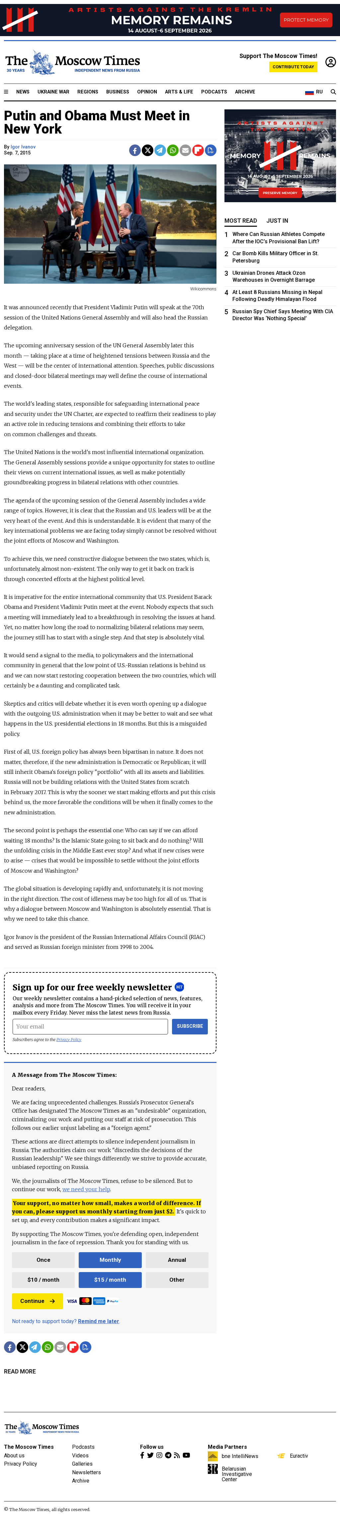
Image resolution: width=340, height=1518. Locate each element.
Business (117, 92)
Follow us (152, 1447)
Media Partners (227, 1447)
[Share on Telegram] (160, 150)
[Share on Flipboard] (198, 150)
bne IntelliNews (240, 1456)
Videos (80, 1455)
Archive (245, 92)
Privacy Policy (68, 1039)
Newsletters (86, 1472)
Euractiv (299, 1456)
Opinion (147, 92)
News (23, 92)
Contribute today (293, 66)
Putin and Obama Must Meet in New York (97, 122)
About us (14, 1455)
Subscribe (190, 1026)
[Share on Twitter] (147, 150)
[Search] (333, 92)
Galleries (82, 1464)
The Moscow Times (29, 1447)
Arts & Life (179, 92)
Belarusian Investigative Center (237, 1474)
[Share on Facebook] (135, 150)
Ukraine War (53, 92)
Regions (87, 92)
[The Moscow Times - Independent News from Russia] (72, 62)
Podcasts (214, 92)
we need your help (86, 1189)
